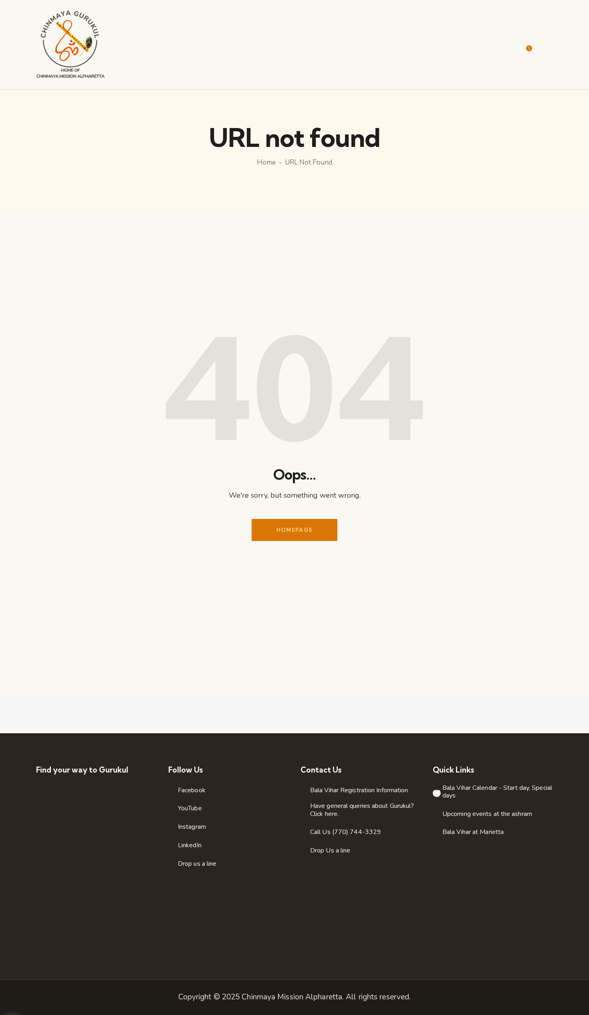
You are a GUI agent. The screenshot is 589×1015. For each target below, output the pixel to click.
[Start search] (548, 46)
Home (266, 162)
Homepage (294, 530)
